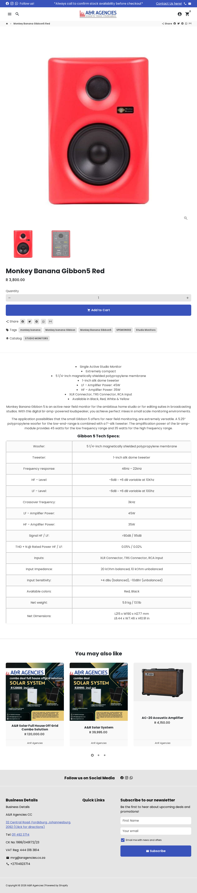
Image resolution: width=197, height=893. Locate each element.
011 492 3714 (20, 834)
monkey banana (30, 330)
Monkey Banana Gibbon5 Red (31, 23)
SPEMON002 (123, 330)
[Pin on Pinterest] (182, 23)
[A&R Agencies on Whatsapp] (16, 3)
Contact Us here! (169, 3)
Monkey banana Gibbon (60, 330)
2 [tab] (98, 755)
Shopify (63, 885)
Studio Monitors (145, 330)
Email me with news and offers (144, 840)
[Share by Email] (190, 23)
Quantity (12, 291)
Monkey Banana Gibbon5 (95, 330)
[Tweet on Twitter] (178, 23)
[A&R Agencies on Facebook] (7, 3)
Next (186, 130)
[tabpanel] (35, 704)
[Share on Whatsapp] (186, 23)
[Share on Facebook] (175, 23)
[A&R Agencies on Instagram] (11, 3)
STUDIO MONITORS (36, 338)
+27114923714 (18, 864)
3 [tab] (104, 755)
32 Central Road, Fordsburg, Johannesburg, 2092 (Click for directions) (38, 824)
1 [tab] (92, 755)
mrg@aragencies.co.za (25, 857)
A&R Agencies (35, 885)
